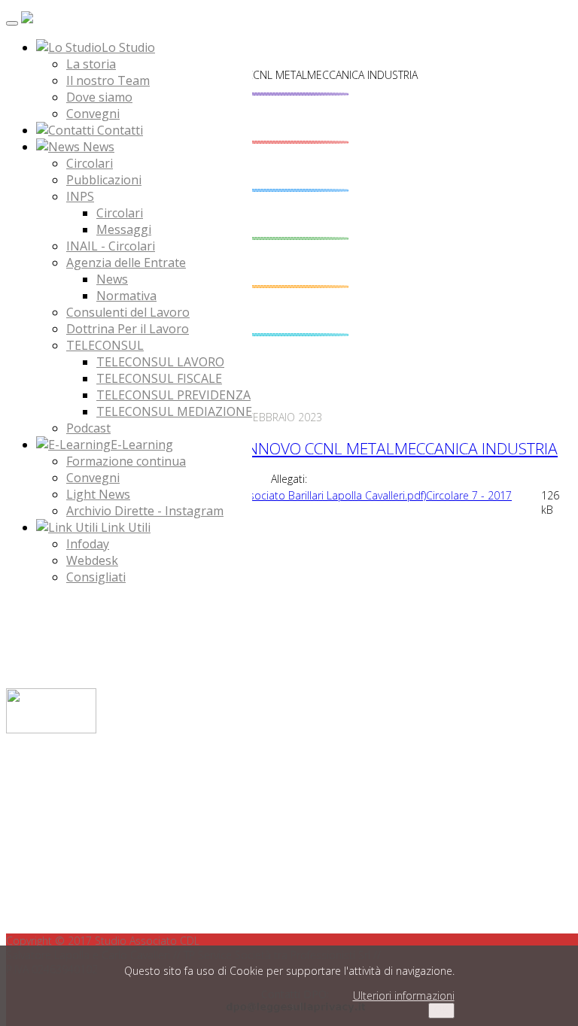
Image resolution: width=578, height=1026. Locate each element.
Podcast (88, 428)
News (112, 279)
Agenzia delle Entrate (126, 262)
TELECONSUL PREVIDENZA (173, 395)
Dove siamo (99, 97)
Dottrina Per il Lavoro (127, 328)
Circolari (89, 163)
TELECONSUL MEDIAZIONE (174, 411)
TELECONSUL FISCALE (159, 378)
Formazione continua (126, 461)
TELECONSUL (105, 345)
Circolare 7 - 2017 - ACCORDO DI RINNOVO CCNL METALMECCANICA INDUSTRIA (282, 448)
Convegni (93, 113)
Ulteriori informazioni (404, 995)
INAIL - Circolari (110, 246)
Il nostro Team (108, 80)
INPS (80, 196)
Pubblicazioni (103, 180)
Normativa (126, 295)
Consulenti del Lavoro (128, 312)
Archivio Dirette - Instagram (145, 510)
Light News (98, 494)
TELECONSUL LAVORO (160, 362)
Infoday (87, 544)
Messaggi (123, 229)
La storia (91, 64)
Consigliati (96, 577)
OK (441, 1010)
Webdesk (92, 560)
